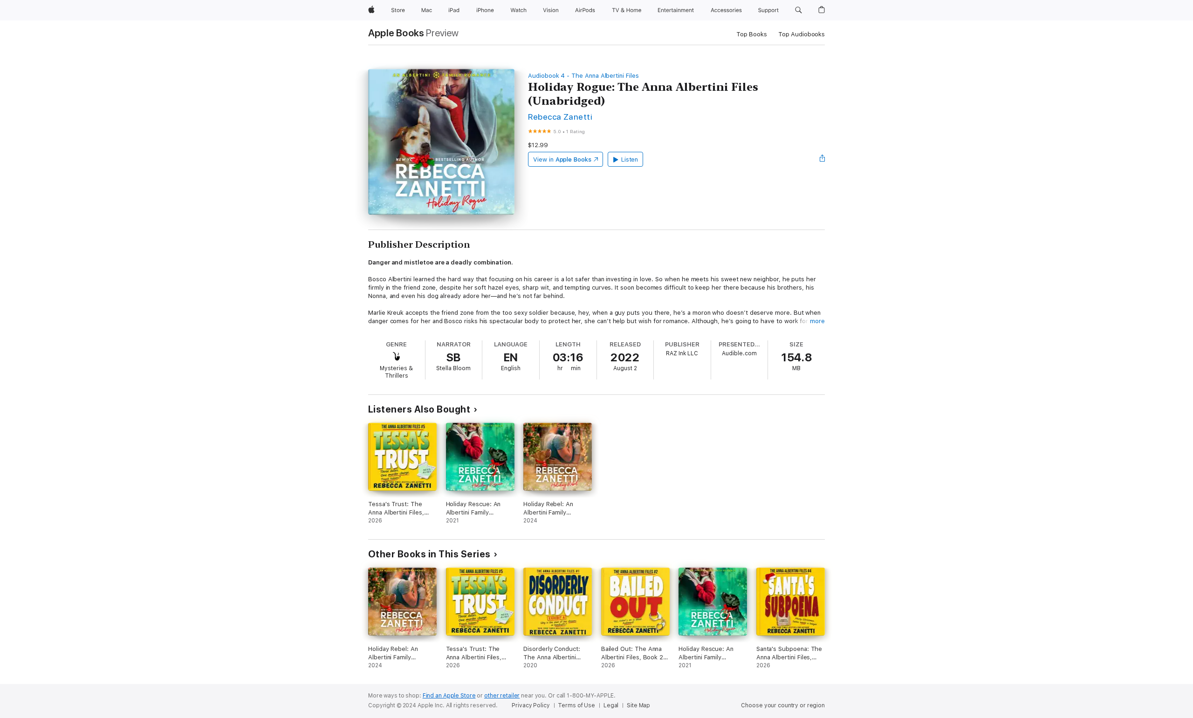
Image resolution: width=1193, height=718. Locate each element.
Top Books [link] (751, 34)
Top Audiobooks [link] (801, 34)
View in (562, 159)
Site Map (638, 705)
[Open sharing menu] (822, 159)
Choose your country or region (783, 705)
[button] (798, 10)
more (817, 321)
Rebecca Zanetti (560, 117)
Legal (610, 705)
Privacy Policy (530, 705)
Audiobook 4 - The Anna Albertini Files (583, 75)
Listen (629, 159)
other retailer (502, 695)
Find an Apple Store (449, 695)
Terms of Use (576, 705)
